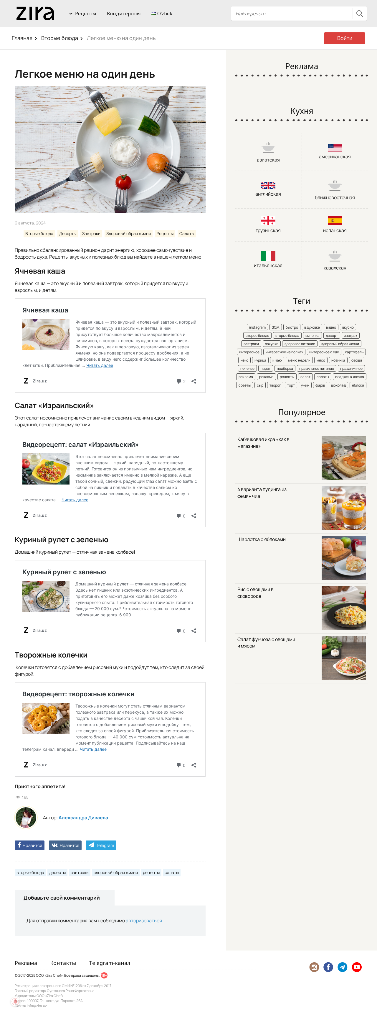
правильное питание (316, 368)
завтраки (80, 872)
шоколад (338, 385)
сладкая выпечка (349, 376)
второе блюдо (257, 335)
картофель (354, 351)
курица (260, 360)
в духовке (312, 327)
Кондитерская (123, 13)
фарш (320, 385)
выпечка (312, 335)
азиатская (268, 160)
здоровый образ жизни (116, 872)
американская (335, 156)
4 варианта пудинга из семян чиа (262, 492)
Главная (22, 37)
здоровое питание (300, 343)
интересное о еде (324, 351)
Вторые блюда (59, 37)
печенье (247, 368)
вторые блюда (30, 872)
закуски (271, 343)
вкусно (348, 327)
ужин (305, 385)
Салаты (186, 233)
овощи (356, 360)
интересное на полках (284, 351)
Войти (344, 37)
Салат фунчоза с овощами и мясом (266, 642)
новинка (338, 360)
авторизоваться (144, 920)
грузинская (268, 230)
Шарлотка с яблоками (261, 539)
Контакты (63, 962)
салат (305, 376)
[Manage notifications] (15, 1001)
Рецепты (85, 13)
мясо (321, 360)
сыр (260, 385)
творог (275, 385)
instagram (257, 327)
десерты (57, 872)
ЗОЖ (276, 327)
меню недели (299, 360)
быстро (292, 327)
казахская (335, 267)
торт (291, 385)
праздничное (351, 368)
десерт (332, 335)
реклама (246, 376)
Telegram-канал (109, 962)
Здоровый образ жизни (128, 233)
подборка (285, 368)
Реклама (26, 962)
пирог (266, 368)
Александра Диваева (83, 817)
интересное (249, 351)
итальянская (268, 265)
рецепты (151, 872)
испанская (335, 230)
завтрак (350, 335)
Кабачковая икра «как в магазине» (263, 442)
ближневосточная (335, 197)
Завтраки (91, 233)
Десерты (67, 233)
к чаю (277, 360)
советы (245, 385)
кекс (244, 360)
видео (331, 327)
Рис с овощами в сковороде (255, 592)
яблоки (358, 385)
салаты (172, 872)
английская (268, 194)
